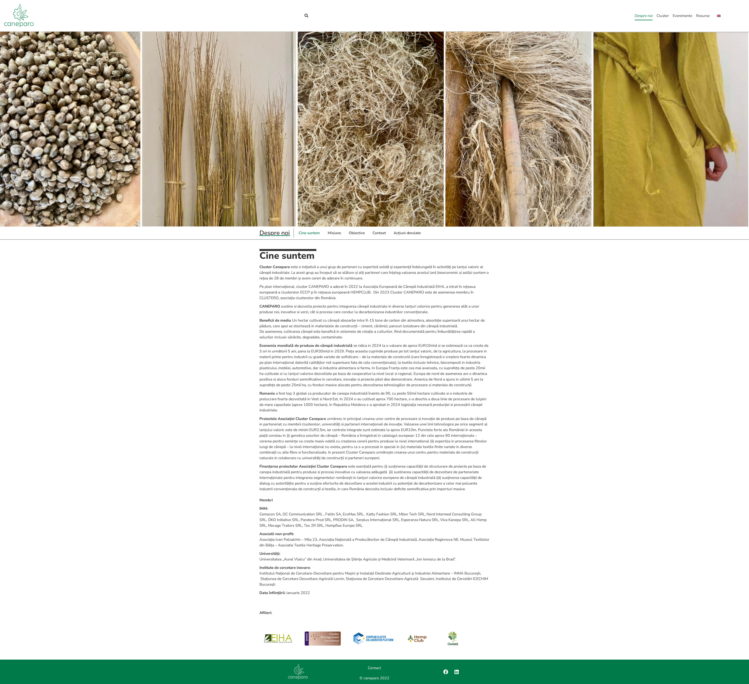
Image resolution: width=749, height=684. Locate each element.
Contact (374, 668)
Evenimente (682, 15)
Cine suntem (309, 233)
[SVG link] (19, 15)
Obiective (357, 233)
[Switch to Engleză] (718, 16)
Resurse (703, 15)
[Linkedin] (456, 672)
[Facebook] (446, 672)
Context (379, 233)
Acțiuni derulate (407, 233)
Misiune (334, 233)
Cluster (663, 15)
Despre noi (644, 15)
